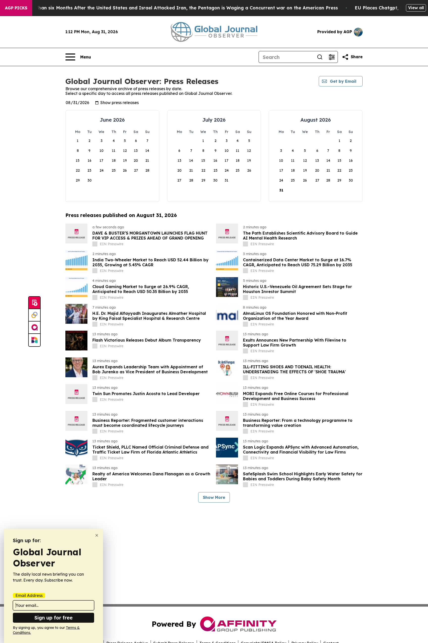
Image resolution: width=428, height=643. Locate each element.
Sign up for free (53, 618)
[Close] (96, 535)
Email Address (29, 595)
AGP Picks (16, 7)
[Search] (320, 57)
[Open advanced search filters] (332, 57)
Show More (214, 497)
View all (416, 7)
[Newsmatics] (34, 340)
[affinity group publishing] (34, 328)
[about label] (94, 243)
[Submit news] (34, 303)
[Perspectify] (34, 315)
